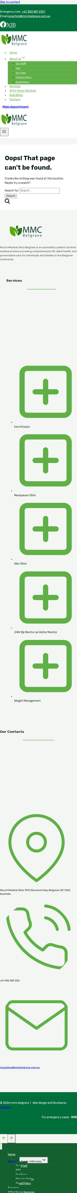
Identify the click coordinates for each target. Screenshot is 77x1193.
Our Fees (21, 72)
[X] (8, 27)
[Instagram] (13, 27)
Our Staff (21, 63)
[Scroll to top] (3, 1139)
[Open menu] (4, 132)
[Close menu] (1, 1146)
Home (13, 52)
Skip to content (10, 2)
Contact (14, 99)
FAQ (18, 68)
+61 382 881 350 (33, 11)
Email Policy (22, 82)
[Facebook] (3, 27)
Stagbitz (5, 1107)
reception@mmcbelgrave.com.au (29, 16)
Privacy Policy (24, 77)
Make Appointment (16, 107)
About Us (14, 1161)
